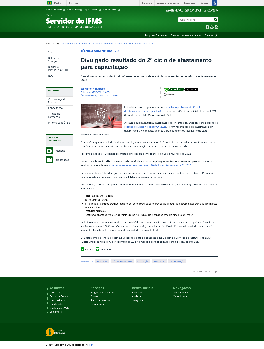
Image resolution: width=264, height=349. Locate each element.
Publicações (62, 159)
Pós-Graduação (177, 261)
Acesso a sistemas (191, 35)
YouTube (212, 27)
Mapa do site (211, 9)
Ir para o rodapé (111, 9)
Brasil (57, 2)
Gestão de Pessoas (60, 296)
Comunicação (211, 35)
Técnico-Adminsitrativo (122, 261)
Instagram (216, 27)
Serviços (73, 2)
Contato (175, 35)
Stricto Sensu (159, 261)
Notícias (82, 44)
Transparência (57, 300)
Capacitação (142, 261)
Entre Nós (55, 292)
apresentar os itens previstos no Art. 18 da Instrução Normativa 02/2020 (150, 165)
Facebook (207, 27)
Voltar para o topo (207, 271)
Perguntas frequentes (156, 35)
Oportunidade (57, 304)
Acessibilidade (173, 9)
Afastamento (101, 261)
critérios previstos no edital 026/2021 (145, 126)
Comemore (56, 311)
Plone (92, 344)
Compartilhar (166, 90)
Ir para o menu (74, 9)
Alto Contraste (193, 9)
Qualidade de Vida (59, 308)
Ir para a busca (92, 9)
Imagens (60, 150)
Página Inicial (69, 44)
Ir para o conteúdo (55, 9)
